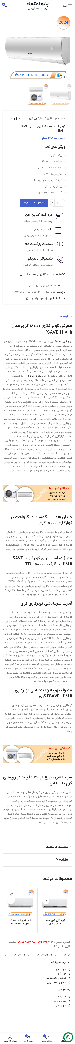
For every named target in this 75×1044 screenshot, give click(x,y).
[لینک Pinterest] (36, 298)
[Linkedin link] (32, 298)
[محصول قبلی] (19, 119)
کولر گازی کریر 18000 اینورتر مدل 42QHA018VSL (55, 924)
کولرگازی (63, 384)
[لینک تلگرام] (27, 298)
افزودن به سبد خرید (33, 202)
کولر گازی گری (36, 118)
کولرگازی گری (34, 376)
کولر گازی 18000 (46, 292)
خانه (62, 118)
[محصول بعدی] (11, 119)
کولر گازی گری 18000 (25, 292)
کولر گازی (52, 118)
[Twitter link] (41, 298)
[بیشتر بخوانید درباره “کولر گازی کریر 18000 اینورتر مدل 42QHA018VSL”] (45, 900)
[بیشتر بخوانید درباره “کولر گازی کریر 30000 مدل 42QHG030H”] (11, 900)
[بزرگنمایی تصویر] (65, 77)
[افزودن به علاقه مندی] (45, 894)
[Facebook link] (46, 298)
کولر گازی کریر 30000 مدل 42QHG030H (20, 922)
